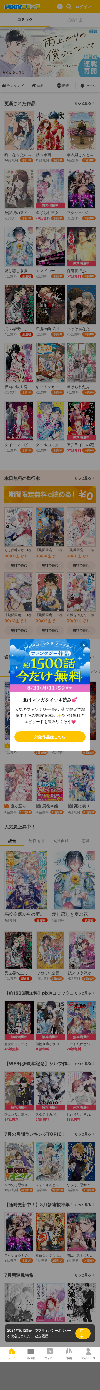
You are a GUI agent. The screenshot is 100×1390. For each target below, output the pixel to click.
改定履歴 (41, 1336)
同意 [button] (82, 1333)
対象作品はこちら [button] (50, 736)
